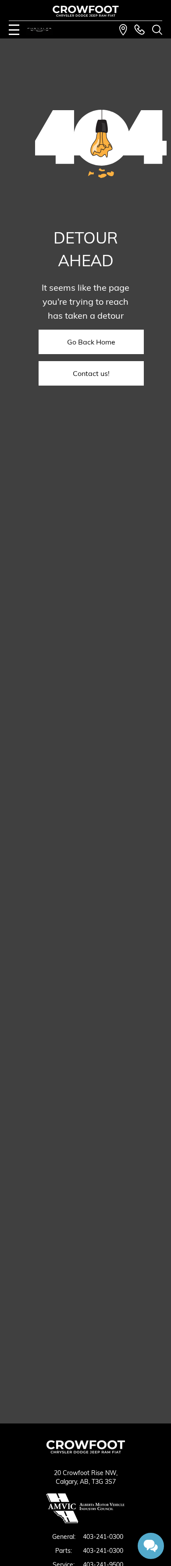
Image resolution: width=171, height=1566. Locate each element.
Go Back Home (91, 342)
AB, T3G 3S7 (98, 1482)
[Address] (123, 29)
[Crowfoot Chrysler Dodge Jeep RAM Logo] (86, 11)
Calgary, (68, 1482)
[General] (139, 29)
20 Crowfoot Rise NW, (86, 1473)
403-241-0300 (103, 1537)
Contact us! (91, 373)
